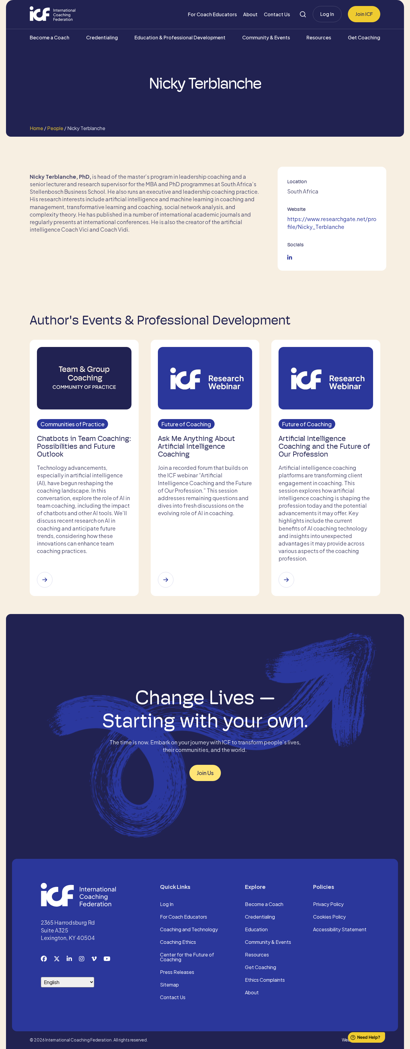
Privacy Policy (328, 904)
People (55, 128)
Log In (327, 14)
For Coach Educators (212, 14)
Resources (318, 37)
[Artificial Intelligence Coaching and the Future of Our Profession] (286, 580)
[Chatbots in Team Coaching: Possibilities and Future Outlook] (45, 580)
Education (256, 929)
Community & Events (266, 37)
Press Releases (177, 972)
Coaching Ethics (178, 942)
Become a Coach (49, 37)
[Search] (302, 14)
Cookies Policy (329, 917)
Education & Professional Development (179, 37)
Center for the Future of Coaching (187, 957)
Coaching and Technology (189, 929)
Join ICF (364, 14)
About (250, 14)
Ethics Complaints (265, 980)
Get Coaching (364, 37)
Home (36, 128)
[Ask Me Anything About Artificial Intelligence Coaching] (165, 580)
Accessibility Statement (339, 929)
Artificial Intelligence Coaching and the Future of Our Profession (324, 446)
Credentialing (102, 37)
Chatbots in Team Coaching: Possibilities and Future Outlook (84, 446)
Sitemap (169, 985)
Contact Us (277, 14)
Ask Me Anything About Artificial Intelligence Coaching (196, 446)
